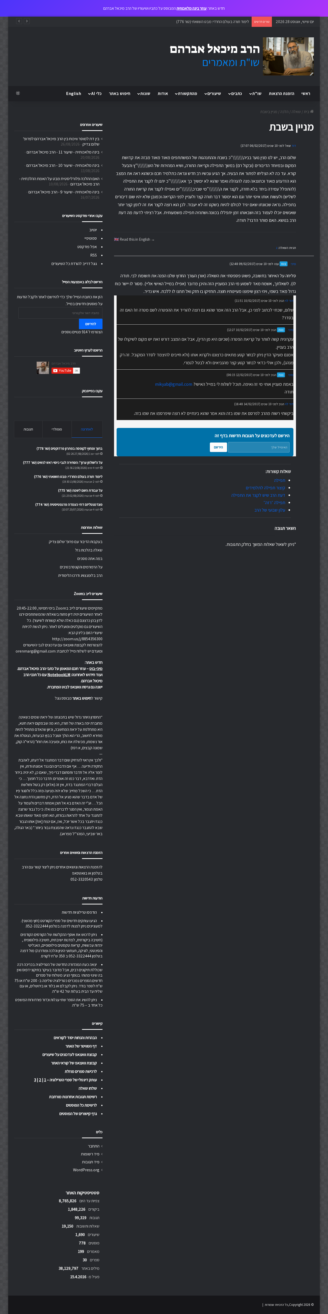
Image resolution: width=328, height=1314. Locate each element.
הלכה (284, 111)
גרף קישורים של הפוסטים (78, 1113)
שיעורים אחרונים (91, 124)
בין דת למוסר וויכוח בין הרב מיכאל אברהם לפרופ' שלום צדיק (61, 141)
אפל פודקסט (87, 246)
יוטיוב (93, 230)
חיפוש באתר (119, 93)
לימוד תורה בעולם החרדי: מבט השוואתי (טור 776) (68, 476)
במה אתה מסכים (89, 558)
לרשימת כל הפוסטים (81, 1105)
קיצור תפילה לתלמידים (265, 488)
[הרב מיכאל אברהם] (237, 56)
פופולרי (57, 429)
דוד (294, 145)
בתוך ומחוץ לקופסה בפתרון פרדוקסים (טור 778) (69, 448)
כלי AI (96, 93)
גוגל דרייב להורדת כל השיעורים (74, 263)
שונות (145, 93)
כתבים (236, 93)
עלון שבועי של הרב (269, 510)
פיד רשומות (90, 1154)
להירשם (90, 324)
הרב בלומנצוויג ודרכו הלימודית (80, 575)
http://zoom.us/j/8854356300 (77, 639)
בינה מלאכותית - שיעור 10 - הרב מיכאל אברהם (62, 165)
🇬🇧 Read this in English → (134, 239)
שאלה (296, 111)
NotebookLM (58, 674)
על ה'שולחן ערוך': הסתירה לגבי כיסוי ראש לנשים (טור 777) (62, 462)
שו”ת (257, 93)
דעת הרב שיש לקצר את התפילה (258, 495)
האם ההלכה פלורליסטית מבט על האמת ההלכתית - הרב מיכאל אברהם (59, 181)
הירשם (218, 447)
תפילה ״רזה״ (274, 502)
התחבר (93, 1146)
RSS (93, 255)
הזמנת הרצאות (281, 93)
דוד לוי (289, 301)
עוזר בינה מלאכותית (192, 8)
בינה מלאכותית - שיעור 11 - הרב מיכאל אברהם (63, 152)
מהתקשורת (187, 93)
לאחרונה (87, 429)
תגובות (28, 429)
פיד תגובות (90, 1162)
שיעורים (214, 93)
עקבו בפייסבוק (92, 390)
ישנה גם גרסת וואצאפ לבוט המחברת (75, 687)
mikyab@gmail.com (173, 384)
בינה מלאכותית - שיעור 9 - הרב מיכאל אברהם (63, 192)
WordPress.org (86, 1170)
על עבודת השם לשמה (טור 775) (80, 490)
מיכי (293, 264)
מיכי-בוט (95, 668)
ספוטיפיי (91, 238)
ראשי (306, 93)
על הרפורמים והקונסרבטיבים (81, 567)
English (73, 93)
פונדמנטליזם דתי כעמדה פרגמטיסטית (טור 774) (68, 504)
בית (307, 111)
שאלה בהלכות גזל (88, 550)
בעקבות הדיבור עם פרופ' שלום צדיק (75, 541)
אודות (163, 93)
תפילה (279, 480)
